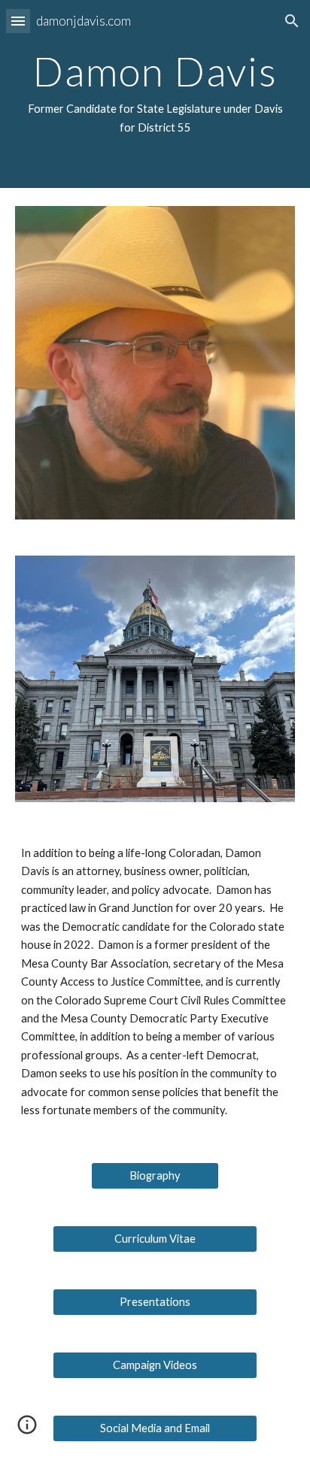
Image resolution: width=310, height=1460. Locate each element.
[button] (18, 20)
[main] (155, 94)
